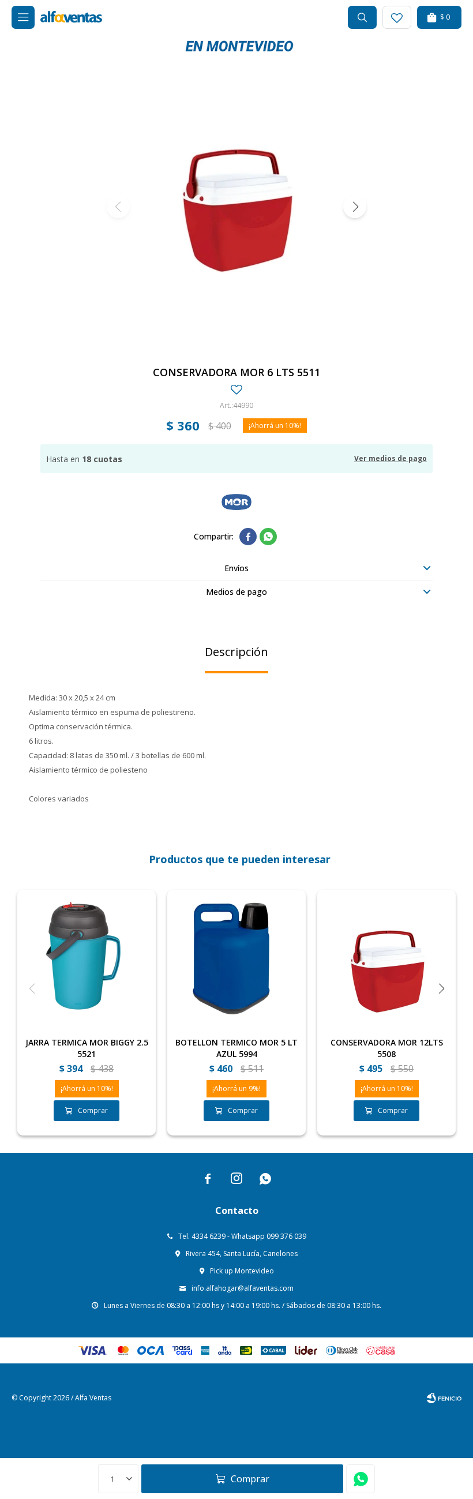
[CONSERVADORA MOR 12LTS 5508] (386, 959)
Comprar (250, 1478)
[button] (362, 17)
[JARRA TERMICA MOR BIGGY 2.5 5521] (86, 959)
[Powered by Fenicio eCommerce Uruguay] (444, 1398)
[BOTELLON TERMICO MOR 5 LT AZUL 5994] (236, 959)
